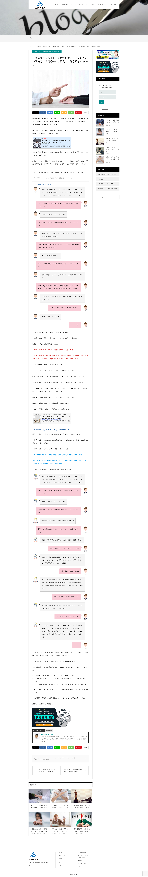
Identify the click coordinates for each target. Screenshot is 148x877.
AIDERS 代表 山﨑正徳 (47, 734)
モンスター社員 (42, 51)
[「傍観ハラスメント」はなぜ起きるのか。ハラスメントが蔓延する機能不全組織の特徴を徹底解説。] (100, 150)
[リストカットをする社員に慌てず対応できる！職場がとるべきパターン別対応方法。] (39, 796)
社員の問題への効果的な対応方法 (53, 51)
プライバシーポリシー (83, 863)
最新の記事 (49, 730)
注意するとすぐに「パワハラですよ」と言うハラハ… (112, 159)
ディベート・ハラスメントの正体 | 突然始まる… (112, 139)
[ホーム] (29, 46)
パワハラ (36, 759)
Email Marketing (105, 109)
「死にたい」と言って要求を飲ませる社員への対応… (112, 131)
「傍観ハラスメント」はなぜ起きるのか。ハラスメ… (112, 149)
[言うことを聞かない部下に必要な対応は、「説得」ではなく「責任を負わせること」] (60, 819)
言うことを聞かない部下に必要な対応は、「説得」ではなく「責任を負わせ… (60, 831)
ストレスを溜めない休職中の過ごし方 (107, 174)
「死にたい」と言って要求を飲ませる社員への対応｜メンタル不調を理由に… (39, 831)
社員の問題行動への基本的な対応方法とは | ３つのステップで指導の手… (82, 831)
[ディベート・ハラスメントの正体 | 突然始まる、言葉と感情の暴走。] (81, 796)
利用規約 (80, 860)
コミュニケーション (81, 758)
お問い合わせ (113, 4)
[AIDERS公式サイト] (40, 4)
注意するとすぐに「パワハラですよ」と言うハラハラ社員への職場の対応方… (60, 808)
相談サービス (65, 4)
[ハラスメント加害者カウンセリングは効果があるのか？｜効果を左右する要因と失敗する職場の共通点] (100, 123)
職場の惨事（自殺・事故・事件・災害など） (107, 189)
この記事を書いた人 (39, 730)
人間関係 (47, 759)
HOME (56, 4)
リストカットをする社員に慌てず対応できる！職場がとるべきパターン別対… (39, 808)
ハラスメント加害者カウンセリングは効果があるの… (112, 122)
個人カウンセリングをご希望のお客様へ (83, 856)
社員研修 (73, 4)
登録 (102, 102)
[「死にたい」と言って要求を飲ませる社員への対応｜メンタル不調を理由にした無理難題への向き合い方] (39, 819)
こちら (78, 178)
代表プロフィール (83, 4)
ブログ (92, 4)
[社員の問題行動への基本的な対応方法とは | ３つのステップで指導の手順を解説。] (81, 819)
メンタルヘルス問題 (41, 810)
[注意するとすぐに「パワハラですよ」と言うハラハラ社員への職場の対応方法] (60, 796)
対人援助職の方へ (102, 4)
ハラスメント (61, 810)
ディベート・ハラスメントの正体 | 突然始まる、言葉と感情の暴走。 (82, 808)
